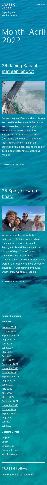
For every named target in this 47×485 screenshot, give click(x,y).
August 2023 (8, 339)
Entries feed (8, 446)
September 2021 (10, 413)
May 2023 (7, 352)
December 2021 (10, 401)
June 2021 (7, 426)
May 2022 (7, 389)
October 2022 (9, 372)
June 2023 (7, 347)
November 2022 (10, 368)
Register (6, 437)
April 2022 (7, 393)
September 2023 (10, 335)
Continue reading (26, 271)
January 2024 (9, 327)
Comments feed (10, 450)
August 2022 (8, 380)
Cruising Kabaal (15, 468)
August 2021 (8, 417)
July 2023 (7, 343)
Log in (5, 441)
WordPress (28, 474)
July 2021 (6, 421)
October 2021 (9, 409)
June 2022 (7, 384)
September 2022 (10, 376)
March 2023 (8, 360)
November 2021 (10, 405)
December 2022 (10, 364)
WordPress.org (9, 454)
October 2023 (9, 331)
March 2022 (8, 397)
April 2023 (7, 356)
